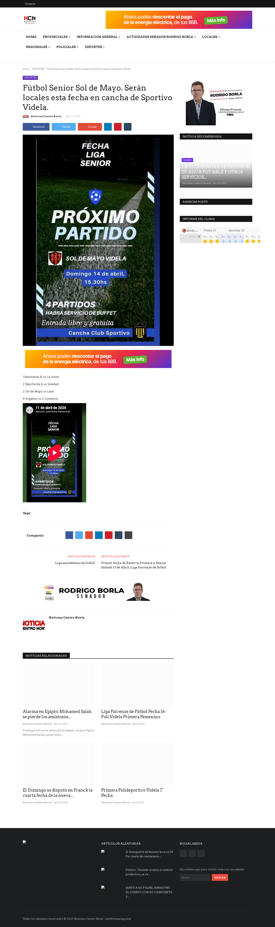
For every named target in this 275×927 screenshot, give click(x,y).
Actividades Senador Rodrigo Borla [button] (160, 36)
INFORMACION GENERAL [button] (97, 36)
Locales (187, 159)
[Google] (89, 535)
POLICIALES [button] (66, 47)
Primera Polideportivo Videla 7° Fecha (132, 793)
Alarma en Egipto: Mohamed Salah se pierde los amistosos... (57, 714)
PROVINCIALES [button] (55, 36)
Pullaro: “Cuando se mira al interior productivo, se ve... (149, 872)
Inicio (26, 69)
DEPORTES (38, 69)
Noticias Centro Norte (46, 116)
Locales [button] (210, 36)
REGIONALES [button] (37, 47)
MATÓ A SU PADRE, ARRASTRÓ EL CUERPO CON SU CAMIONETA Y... (149, 892)
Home (31, 36)
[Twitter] (79, 535)
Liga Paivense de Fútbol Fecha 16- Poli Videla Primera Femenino (133, 714)
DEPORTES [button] (94, 47)
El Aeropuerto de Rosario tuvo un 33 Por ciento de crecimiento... (149, 854)
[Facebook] (69, 535)
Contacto (30, 3)
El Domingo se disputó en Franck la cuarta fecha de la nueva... (58, 793)
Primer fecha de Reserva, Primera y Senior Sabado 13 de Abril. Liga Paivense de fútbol (133, 565)
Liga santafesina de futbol (75, 563)
